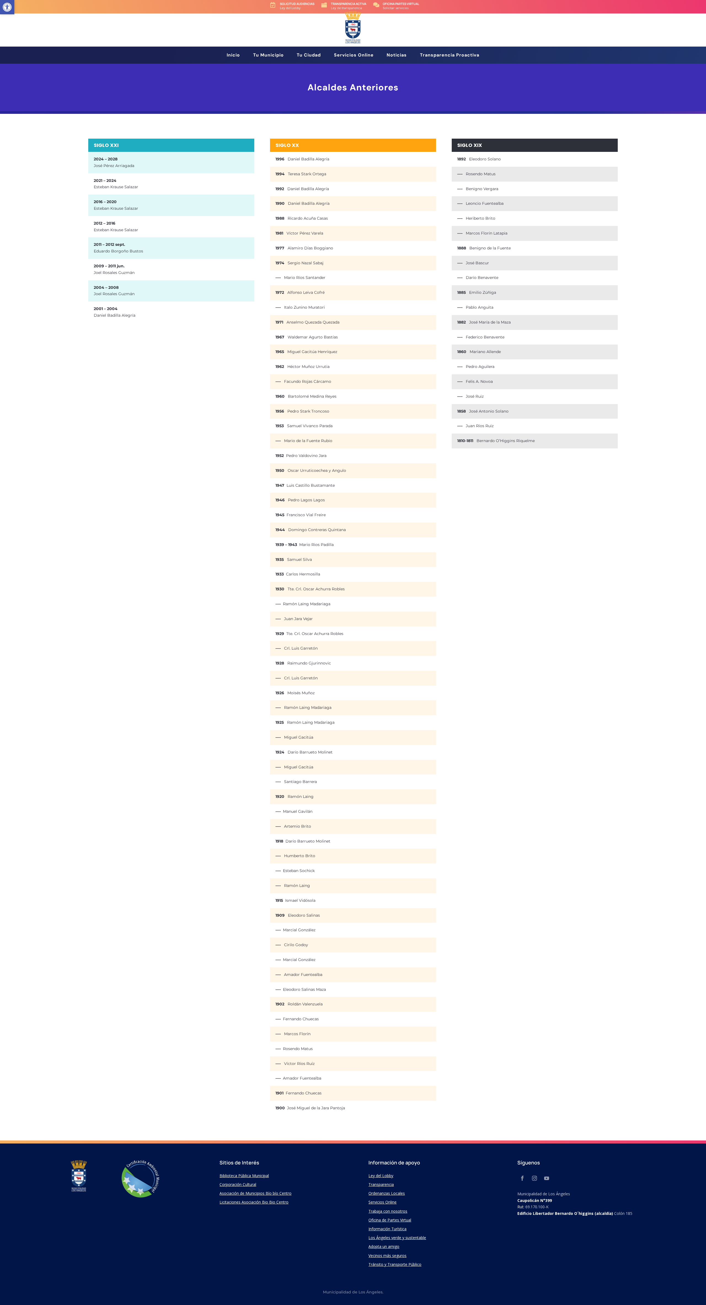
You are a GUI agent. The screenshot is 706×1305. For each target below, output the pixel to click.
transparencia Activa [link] (348, 4)
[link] (7, 7)
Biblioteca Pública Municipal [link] (244, 1175)
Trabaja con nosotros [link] (387, 1211)
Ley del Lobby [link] (380, 1175)
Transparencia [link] (381, 1184)
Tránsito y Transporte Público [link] (394, 1264)
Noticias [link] (397, 55)
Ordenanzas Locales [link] (386, 1193)
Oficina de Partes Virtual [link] (389, 1220)
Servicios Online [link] (354, 55)
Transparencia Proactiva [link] (449, 55)
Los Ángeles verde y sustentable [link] (397, 1237)
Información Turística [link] (387, 1228)
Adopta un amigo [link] (383, 1246)
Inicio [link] (233, 55)
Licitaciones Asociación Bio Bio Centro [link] (254, 1202)
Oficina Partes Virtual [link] (401, 4)
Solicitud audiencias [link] (297, 4)
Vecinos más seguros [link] (387, 1255)
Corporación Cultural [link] (238, 1184)
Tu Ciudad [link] (309, 55)
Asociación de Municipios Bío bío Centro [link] (256, 1193)
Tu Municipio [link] (268, 55)
